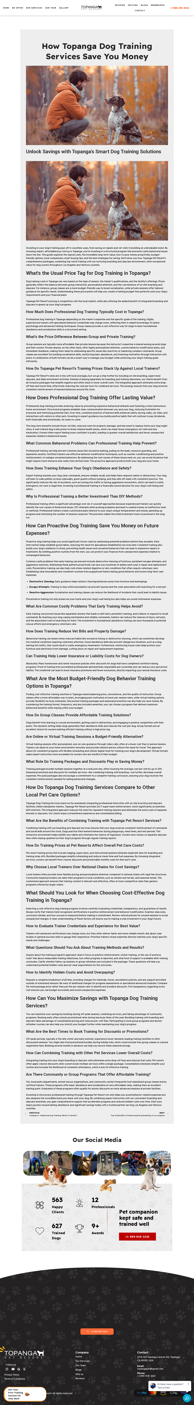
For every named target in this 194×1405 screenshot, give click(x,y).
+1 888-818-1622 (179, 8)
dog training (63, 251)
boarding (143, 803)
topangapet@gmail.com (150, 1368)
